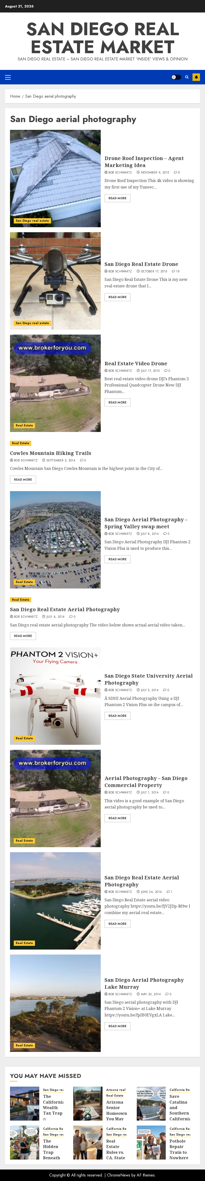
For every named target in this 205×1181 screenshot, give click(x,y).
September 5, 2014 (60, 461)
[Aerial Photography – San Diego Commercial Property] (55, 798)
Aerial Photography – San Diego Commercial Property (146, 781)
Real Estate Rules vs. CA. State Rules (115, 1152)
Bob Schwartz (120, 173)
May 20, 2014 (151, 994)
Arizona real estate (121, 1090)
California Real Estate (186, 1090)
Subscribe (196, 77)
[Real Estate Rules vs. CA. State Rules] (87, 1143)
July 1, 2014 (149, 793)
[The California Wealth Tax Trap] (24, 1104)
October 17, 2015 (154, 272)
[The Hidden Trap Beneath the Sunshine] (24, 1143)
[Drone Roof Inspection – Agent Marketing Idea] (55, 178)
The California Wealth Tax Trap (54, 1105)
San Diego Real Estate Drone (141, 264)
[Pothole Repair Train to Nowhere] (151, 1143)
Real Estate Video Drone (135, 363)
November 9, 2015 (155, 173)
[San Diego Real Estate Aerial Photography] (102, 600)
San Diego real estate (32, 220)
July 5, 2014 (149, 690)
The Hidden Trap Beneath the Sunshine (52, 1155)
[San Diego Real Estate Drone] (55, 281)
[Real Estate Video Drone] (55, 383)
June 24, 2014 (151, 892)
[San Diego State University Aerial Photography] (55, 696)
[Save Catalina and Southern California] (151, 1104)
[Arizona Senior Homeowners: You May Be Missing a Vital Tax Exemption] (87, 1104)
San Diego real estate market (102, 38)
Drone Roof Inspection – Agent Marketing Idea (144, 162)
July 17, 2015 (150, 371)
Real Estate (24, 425)
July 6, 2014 (55, 617)
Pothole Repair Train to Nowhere (179, 1149)
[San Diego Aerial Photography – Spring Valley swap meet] (55, 540)
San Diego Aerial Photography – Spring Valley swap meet (146, 523)
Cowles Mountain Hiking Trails (50, 453)
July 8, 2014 (150, 534)
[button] (8, 77)
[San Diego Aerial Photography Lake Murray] (55, 1003)
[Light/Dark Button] (176, 77)
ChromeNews (118, 1175)
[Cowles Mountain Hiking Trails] (102, 443)
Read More (117, 198)
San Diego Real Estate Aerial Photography (65, 609)
